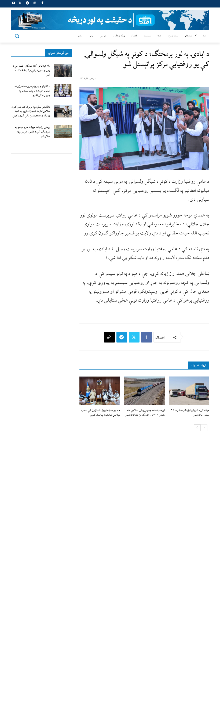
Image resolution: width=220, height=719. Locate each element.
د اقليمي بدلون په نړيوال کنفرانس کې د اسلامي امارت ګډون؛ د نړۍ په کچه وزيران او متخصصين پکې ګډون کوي (31, 111)
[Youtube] (14, 4)
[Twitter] (20, 4)
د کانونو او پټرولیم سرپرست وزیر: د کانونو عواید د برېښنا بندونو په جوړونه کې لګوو (32, 90)
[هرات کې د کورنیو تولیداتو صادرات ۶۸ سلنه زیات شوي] (189, 390)
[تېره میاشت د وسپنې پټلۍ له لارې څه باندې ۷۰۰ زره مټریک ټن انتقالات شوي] (144, 390)
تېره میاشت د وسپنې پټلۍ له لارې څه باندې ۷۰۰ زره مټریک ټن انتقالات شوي (145, 413)
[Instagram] (35, 4)
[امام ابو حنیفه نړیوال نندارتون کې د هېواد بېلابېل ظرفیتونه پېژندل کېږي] (99, 390)
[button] (17, 36)
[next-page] (197, 427)
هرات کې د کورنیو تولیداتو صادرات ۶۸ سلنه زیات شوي (190, 413)
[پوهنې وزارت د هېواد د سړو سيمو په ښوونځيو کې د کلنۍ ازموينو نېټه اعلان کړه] (63, 131)
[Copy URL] (109, 337)
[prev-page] (204, 427)
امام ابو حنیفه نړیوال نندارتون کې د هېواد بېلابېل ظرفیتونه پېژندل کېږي (100, 413)
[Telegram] (27, 4)
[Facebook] (42, 4)
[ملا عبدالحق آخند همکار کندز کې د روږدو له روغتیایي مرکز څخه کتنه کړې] (63, 70)
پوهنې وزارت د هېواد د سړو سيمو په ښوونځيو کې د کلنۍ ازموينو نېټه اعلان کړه (32, 131)
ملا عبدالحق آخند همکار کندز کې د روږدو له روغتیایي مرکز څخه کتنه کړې (31, 70)
